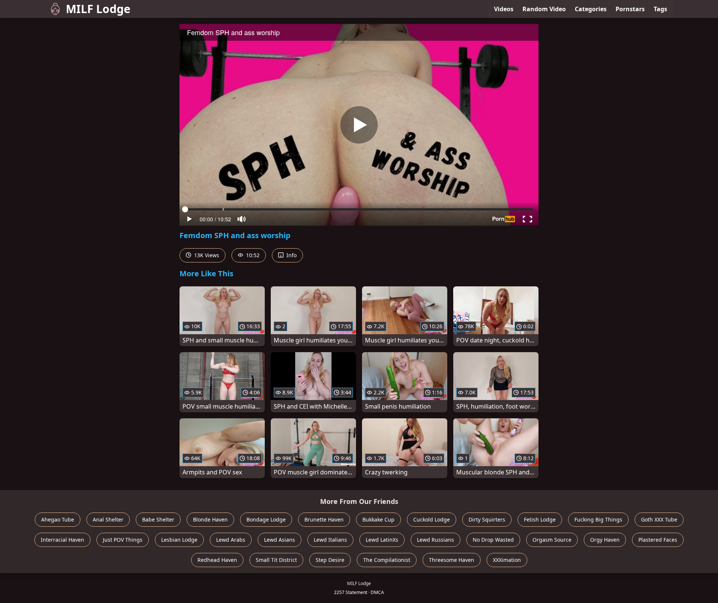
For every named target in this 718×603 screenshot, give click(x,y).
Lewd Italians (330, 539)
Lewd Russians (435, 539)
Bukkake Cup (378, 519)
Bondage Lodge (266, 519)
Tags (660, 9)
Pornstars (630, 9)
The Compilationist (386, 559)
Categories (591, 9)
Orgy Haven (605, 539)
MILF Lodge (98, 8)
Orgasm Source (552, 539)
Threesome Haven (451, 559)
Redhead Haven (217, 559)
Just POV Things (122, 539)
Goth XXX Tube (659, 519)
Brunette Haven (324, 519)
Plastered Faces (657, 539)
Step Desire (330, 559)
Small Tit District (276, 559)
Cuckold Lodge (431, 519)
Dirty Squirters (487, 519)
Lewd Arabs (230, 539)
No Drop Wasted (493, 539)
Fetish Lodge (540, 519)
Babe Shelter (158, 519)
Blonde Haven (210, 519)
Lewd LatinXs (382, 539)
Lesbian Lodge (179, 539)
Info (291, 255)
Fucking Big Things (598, 519)
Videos (503, 9)
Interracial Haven (62, 539)
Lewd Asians (279, 539)
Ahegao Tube (57, 519)
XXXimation (507, 559)
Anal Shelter (108, 519)
